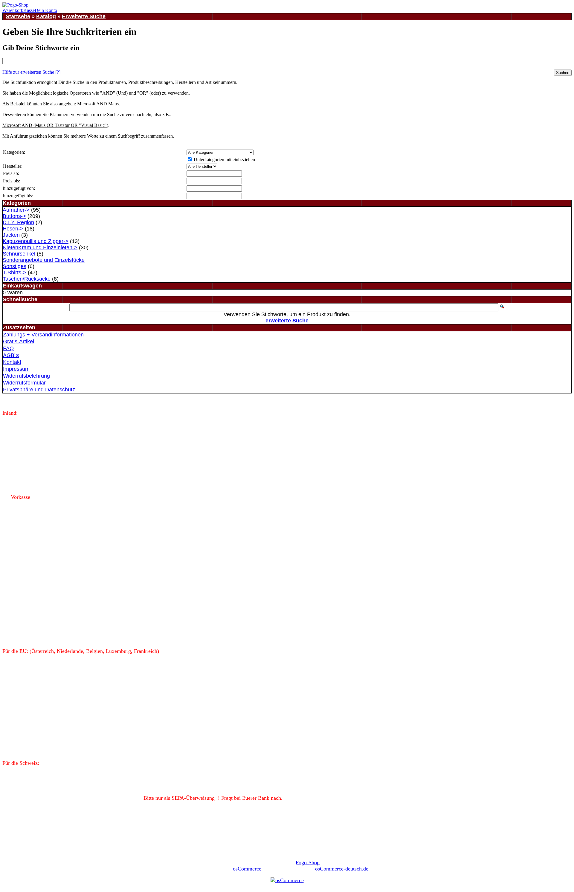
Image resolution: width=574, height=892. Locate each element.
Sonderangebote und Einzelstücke (44, 260)
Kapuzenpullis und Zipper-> (35, 241)
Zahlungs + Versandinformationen (43, 335)
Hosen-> (13, 229)
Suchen (562, 72)
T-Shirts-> (14, 273)
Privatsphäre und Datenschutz (39, 390)
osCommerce (247, 869)
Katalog (46, 16)
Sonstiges (14, 266)
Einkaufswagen (22, 286)
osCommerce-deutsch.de (341, 869)
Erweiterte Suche (84, 16)
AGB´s (11, 355)
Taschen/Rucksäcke (27, 279)
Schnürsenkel (19, 254)
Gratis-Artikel (18, 342)
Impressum (16, 369)
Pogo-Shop (308, 862)
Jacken (11, 235)
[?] (31, 72)
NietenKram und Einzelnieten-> (40, 247)
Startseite (18, 16)
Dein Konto (46, 10)
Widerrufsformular (24, 383)
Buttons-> (14, 216)
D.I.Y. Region (18, 222)
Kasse (29, 10)
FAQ (8, 348)
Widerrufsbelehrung (26, 376)
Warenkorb (12, 10)
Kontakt (12, 362)
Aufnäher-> (16, 210)
